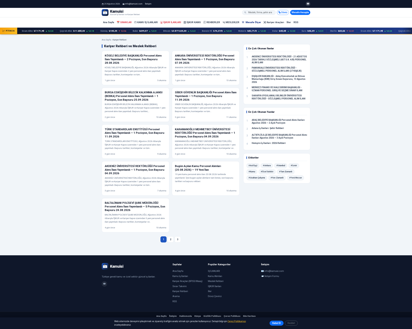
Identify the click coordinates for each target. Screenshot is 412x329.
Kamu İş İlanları (147, 22)
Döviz (284, 12)
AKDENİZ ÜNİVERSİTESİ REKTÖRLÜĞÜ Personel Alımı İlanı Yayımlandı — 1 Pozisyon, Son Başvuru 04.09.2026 (135, 169)
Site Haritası (249, 316)
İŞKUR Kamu (194, 22)
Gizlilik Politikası (212, 316)
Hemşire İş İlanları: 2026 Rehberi (269, 143)
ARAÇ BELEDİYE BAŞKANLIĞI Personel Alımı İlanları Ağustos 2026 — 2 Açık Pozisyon (278, 121)
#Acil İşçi (252, 165)
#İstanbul (280, 165)
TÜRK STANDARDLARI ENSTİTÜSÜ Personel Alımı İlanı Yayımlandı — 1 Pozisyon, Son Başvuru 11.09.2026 (134, 133)
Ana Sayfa (108, 22)
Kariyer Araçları (275, 22)
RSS (296, 22)
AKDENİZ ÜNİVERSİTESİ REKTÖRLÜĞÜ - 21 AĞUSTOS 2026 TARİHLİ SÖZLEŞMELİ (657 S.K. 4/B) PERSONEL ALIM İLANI (279, 59)
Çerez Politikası (232, 316)
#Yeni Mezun (295, 178)
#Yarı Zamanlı (277, 178)
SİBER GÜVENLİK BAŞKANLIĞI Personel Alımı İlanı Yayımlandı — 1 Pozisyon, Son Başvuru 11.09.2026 (205, 96)
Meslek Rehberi (216, 281)
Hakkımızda (185, 316)
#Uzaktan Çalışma (256, 178)
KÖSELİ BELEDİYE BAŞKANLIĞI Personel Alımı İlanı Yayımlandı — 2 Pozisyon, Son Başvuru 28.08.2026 (133, 59)
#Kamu (251, 172)
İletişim (148, 4)
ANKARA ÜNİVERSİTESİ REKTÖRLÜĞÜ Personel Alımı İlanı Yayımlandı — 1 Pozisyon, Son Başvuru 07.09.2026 (204, 59)
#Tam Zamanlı (285, 172)
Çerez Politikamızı (237, 321)
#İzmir (294, 165)
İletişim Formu (271, 276)
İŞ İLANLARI (214, 271)
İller (289, 22)
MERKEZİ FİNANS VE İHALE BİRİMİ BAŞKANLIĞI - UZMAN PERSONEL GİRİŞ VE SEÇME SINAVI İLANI (277, 89)
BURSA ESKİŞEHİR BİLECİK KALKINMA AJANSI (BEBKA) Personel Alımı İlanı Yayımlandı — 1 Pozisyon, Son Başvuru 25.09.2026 (134, 96)
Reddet (291, 323)
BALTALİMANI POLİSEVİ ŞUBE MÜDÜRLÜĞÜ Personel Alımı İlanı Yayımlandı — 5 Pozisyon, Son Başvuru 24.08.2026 (135, 206)
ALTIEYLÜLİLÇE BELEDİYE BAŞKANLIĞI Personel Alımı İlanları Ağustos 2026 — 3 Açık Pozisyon (279, 136)
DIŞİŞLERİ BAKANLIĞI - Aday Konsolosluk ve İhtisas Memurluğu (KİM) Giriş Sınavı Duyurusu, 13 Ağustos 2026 (278, 79)
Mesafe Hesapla (300, 12)
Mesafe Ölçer (253, 22)
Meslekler (232, 22)
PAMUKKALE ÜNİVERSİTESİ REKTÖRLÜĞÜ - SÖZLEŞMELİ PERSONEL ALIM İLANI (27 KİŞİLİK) (277, 69)
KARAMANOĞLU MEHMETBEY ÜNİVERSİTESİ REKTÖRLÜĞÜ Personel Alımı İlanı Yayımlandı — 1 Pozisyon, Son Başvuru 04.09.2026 (205, 133)
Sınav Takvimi (180, 286)
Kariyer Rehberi (180, 291)
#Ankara (267, 165)
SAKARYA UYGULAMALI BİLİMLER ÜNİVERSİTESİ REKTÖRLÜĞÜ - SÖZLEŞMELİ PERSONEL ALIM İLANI (278, 97)
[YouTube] (308, 4)
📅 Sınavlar (124, 22)
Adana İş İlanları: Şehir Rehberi (268, 128)
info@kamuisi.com (133, 4)
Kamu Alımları (215, 276)
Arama (176, 296)
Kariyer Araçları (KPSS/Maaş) (187, 281)
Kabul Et (276, 323)
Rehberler (213, 22)
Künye (197, 316)
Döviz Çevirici (215, 296)
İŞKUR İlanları (172, 22)
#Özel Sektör (267, 172)
